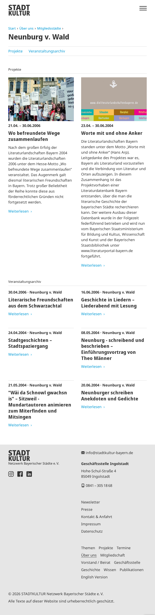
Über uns (26, 28)
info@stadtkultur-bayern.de (109, 452)
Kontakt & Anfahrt (96, 516)
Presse (86, 509)
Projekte (15, 51)
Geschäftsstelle (127, 562)
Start (12, 28)
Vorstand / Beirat (95, 562)
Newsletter (90, 502)
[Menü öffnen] (143, 8)
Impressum (91, 523)
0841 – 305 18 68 (99, 485)
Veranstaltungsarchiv (47, 51)
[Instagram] (11, 526)
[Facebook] (20, 526)
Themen (88, 547)
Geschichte (90, 569)
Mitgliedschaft (112, 555)
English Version (94, 577)
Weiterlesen (18, 211)
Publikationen (131, 569)
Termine (124, 547)
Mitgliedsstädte (49, 28)
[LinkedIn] (29, 526)
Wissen (110, 569)
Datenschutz (92, 531)
